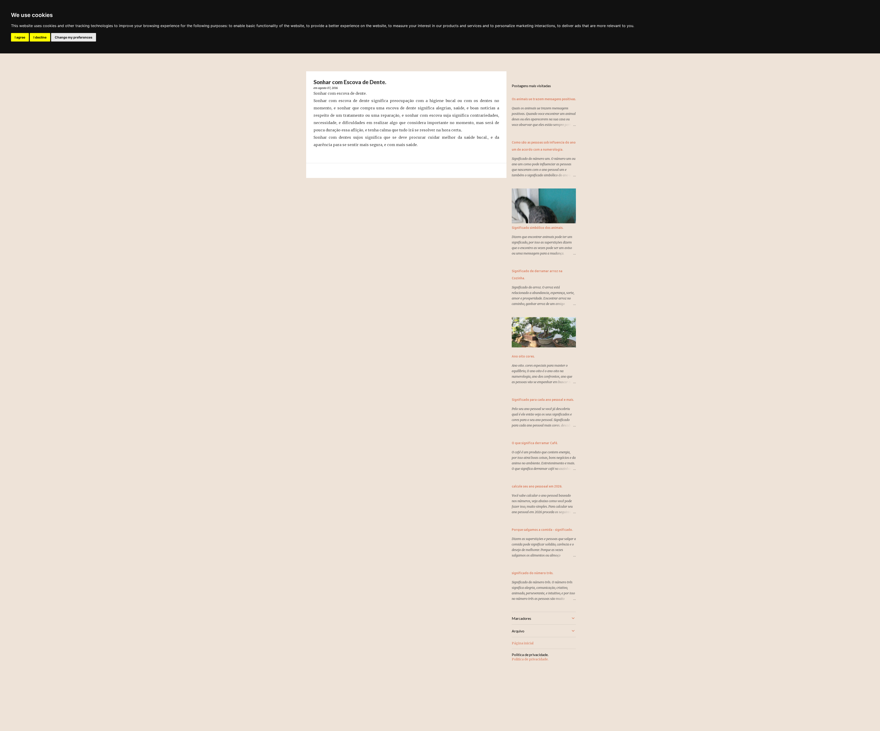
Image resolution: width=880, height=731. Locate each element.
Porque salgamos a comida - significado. (542, 530)
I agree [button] (20, 37)
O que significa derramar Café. (535, 443)
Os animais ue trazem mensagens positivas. (544, 99)
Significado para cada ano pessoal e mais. (543, 399)
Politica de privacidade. (530, 659)
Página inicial (523, 643)
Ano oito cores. (523, 356)
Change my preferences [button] (73, 37)
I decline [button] (40, 37)
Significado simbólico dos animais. (537, 228)
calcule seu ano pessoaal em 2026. (537, 486)
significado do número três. (532, 573)
